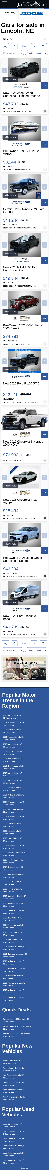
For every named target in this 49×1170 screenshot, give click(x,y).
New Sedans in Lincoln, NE (13, 1076)
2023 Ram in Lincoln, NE (12, 919)
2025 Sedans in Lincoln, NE (13, 991)
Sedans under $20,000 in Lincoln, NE (17, 1035)
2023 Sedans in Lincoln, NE (13, 962)
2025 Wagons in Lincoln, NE (13, 977)
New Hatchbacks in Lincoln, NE (15, 1091)
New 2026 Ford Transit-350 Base (21, 617)
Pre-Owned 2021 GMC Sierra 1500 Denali (22, 327)
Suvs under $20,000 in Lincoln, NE (16, 1020)
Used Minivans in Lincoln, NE (14, 1147)
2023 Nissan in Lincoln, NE (13, 868)
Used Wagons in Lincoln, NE (13, 1154)
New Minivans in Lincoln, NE (14, 1098)
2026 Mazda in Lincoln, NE (13, 738)
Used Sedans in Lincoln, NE (13, 1140)
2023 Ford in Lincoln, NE (12, 825)
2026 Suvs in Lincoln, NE (12, 716)
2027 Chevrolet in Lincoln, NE (14, 854)
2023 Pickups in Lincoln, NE (13, 818)
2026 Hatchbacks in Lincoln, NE (15, 955)
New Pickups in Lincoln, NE (13, 1069)
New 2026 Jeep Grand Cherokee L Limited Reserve (22, 94)
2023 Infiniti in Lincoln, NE (13, 933)
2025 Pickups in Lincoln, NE (13, 847)
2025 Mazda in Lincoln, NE (13, 875)
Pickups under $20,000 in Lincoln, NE (17, 1027)
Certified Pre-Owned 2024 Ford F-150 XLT (23, 211)
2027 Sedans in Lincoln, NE (13, 912)
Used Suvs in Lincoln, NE (12, 1125)
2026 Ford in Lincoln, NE (12, 731)
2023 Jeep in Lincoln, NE (12, 890)
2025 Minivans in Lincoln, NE (14, 948)
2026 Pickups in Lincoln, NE (13, 724)
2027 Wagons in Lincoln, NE (13, 926)
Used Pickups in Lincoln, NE (13, 1132)
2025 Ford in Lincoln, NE (12, 832)
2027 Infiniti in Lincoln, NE (13, 861)
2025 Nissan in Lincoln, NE (13, 904)
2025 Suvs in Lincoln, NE (12, 774)
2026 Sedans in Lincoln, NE (13, 796)
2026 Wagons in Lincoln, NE (13, 810)
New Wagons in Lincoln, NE (13, 1083)
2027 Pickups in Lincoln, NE (13, 803)
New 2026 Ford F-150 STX (21, 383)
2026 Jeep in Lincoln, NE (12, 752)
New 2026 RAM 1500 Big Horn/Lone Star (19, 269)
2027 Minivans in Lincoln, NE (14, 969)
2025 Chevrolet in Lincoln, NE (14, 897)
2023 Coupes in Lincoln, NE (13, 998)
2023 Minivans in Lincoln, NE (14, 984)
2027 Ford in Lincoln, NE (12, 789)
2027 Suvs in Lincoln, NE (12, 745)
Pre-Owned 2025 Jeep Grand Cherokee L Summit (22, 559)
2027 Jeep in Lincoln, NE (12, 883)
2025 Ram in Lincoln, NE (12, 941)
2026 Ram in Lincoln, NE (12, 760)
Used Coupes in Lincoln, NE (13, 1161)
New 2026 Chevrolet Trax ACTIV (20, 501)
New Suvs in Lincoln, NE (12, 1062)
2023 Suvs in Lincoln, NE (12, 781)
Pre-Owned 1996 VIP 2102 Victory (21, 153)
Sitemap (24, 1168)
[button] (4, 70)
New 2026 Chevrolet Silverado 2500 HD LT (23, 443)
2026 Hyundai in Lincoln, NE (13, 767)
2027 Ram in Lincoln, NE (12, 839)
